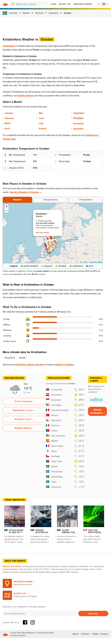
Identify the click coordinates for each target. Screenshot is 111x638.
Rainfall (22, 357)
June (41, 118)
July (41, 123)
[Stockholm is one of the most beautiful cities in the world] (14, 516)
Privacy (104, 634)
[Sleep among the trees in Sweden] (67, 516)
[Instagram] (32, 622)
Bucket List (65, 4)
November (78, 123)
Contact (85, 634)
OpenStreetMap (96, 262)
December (78, 128)
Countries (13, 13)
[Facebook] (25, 622)
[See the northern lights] (93, 516)
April (7, 128)
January (9, 113)
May (41, 113)
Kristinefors (53, 13)
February (9, 118)
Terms (95, 634)
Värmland (39, 13)
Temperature (9, 357)
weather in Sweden (64, 364)
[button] (49, 249)
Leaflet (84, 262)
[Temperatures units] (103, 4)
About (75, 634)
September (78, 113)
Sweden (26, 13)
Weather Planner (83, 4)
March (8, 123)
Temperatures (50, 199)
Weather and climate (12, 566)
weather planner (25, 95)
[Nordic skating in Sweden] (41, 516)
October (67, 13)
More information (42, 232)
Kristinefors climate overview (29, 364)
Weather (17, 199)
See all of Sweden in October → (26, 192)
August (42, 128)
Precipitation (85, 199)
